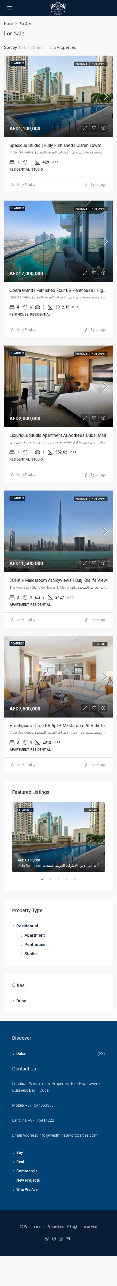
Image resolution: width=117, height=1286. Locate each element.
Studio (30, 953)
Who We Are (27, 1189)
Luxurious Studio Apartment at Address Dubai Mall (58, 435)
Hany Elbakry (25, 185)
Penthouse (34, 944)
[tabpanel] (58, 837)
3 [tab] (61, 882)
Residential (27, 926)
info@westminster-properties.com (68, 1135)
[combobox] (35, 47)
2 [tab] (53, 882)
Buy (19, 1152)
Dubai (21, 1000)
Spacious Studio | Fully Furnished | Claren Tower (55, 145)
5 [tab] (77, 882)
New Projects (28, 1180)
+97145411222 (41, 1120)
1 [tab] (45, 882)
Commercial (27, 1171)
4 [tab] (69, 882)
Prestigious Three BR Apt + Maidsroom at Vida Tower (61, 725)
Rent (20, 1162)
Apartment (34, 935)
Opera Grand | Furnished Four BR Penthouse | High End (61, 290)
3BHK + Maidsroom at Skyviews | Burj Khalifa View (58, 580)
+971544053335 (39, 1105)
